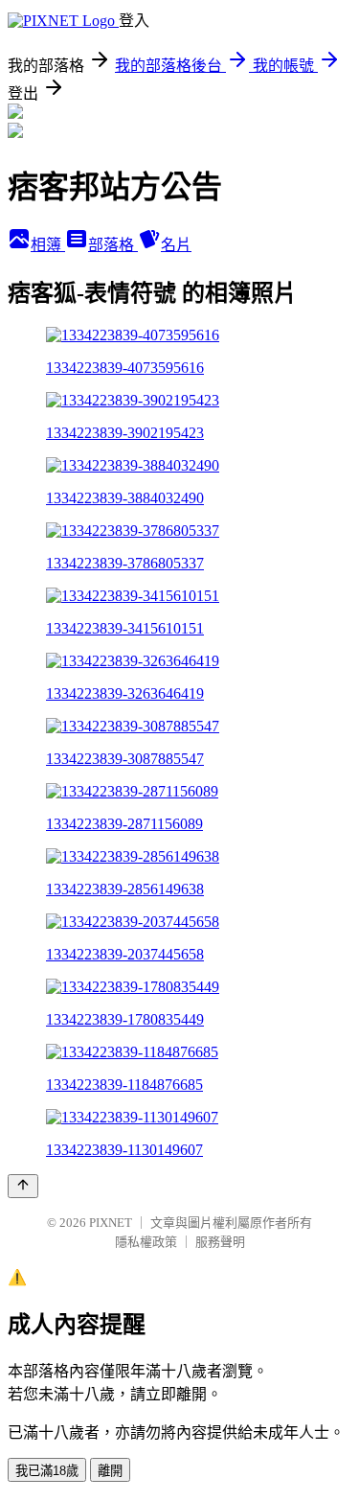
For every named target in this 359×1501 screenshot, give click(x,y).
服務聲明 (220, 1242)
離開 (110, 1471)
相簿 (48, 245)
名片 (176, 245)
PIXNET (110, 1222)
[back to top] (23, 1186)
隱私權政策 (146, 1242)
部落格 (113, 245)
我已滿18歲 (47, 1471)
